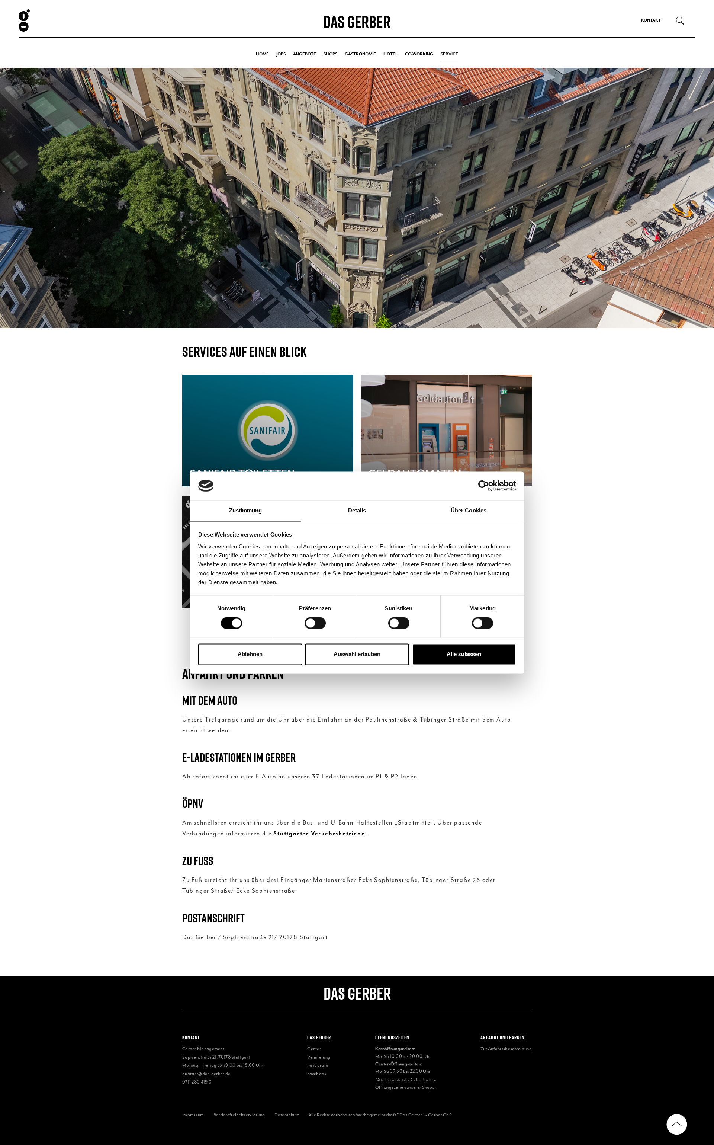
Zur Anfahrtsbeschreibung (506, 1048)
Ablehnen (250, 654)
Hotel (390, 54)
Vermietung (318, 1057)
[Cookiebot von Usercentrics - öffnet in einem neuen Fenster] (483, 485)
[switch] (315, 623)
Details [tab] (357, 510)
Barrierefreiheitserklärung (239, 1114)
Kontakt (651, 20)
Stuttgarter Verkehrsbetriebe (319, 833)
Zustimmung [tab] (245, 510)
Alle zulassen (464, 654)
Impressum (193, 1114)
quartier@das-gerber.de (206, 1073)
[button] (15, 198)
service (449, 54)
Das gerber (357, 993)
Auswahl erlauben (357, 654)
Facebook (317, 1073)
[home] (80, 20)
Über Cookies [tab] (468, 510)
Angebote (304, 54)
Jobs (281, 54)
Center (314, 1048)
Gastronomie (360, 54)
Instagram (317, 1065)
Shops (330, 54)
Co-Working (419, 54)
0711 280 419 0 (197, 1082)
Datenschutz (286, 1114)
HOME (262, 54)
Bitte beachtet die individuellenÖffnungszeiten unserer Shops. (406, 1083)
